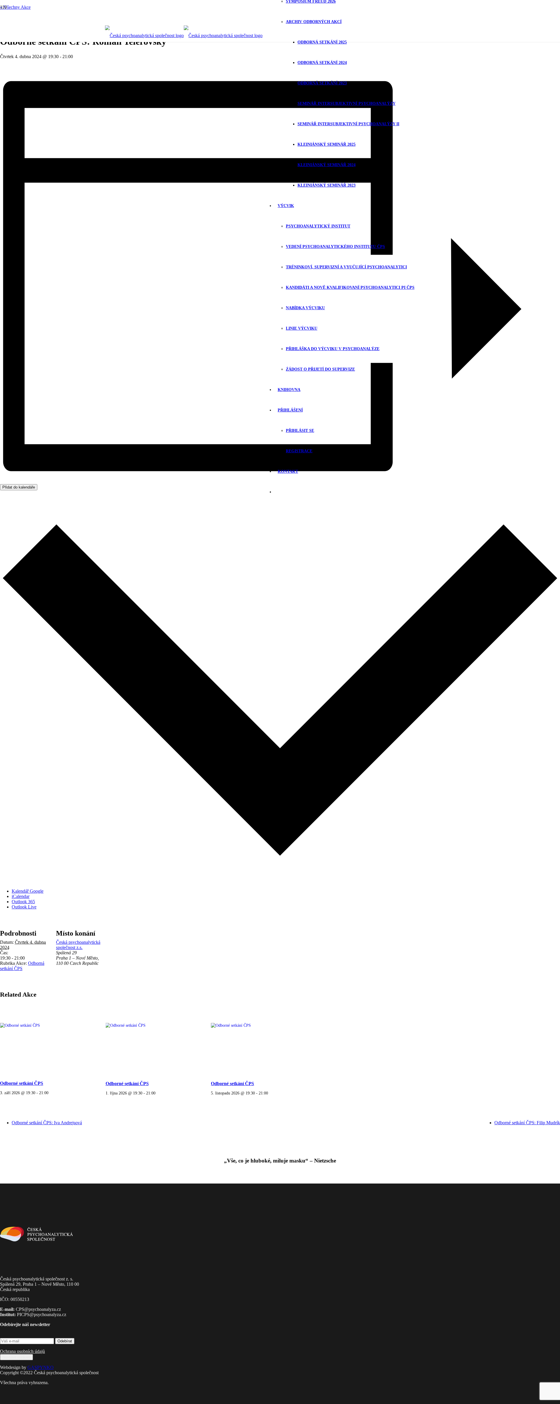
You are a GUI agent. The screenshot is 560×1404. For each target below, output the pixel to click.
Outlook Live (24, 906)
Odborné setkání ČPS (21, 1083)
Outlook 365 (23, 901)
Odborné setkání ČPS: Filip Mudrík (527, 1122)
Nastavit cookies (16, 1357)
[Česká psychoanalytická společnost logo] (183, 35)
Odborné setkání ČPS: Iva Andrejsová (47, 1122)
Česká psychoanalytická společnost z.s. (78, 945)
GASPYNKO (40, 1367)
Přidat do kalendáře (18, 487)
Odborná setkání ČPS (22, 966)
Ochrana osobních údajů (22, 1351)
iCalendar (20, 896)
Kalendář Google (27, 891)
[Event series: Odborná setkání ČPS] (50, 1092)
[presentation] (46, 1040)
